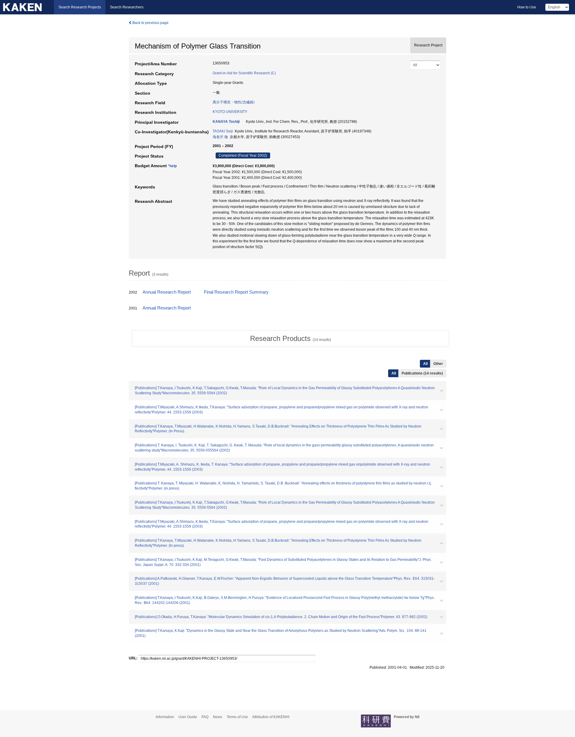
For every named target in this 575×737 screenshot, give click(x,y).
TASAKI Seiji (223, 131)
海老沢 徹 (220, 137)
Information (165, 717)
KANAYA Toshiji (226, 122)
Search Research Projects (79, 7)
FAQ (205, 717)
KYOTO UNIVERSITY (230, 112)
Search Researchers (126, 7)
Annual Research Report (167, 292)
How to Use (526, 7)
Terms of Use (237, 717)
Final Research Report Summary (236, 292)
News (217, 717)
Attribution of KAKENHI (270, 717)
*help (172, 166)
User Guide (187, 717)
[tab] (290, 338)
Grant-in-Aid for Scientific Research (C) (244, 73)
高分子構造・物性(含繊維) (234, 102)
